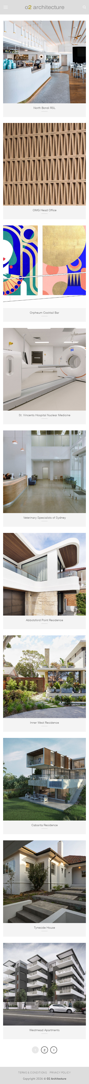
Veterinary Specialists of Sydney (44, 517)
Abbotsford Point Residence (44, 620)
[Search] (84, 7)
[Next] (53, 1049)
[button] (5, 7)
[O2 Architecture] (44, 7)
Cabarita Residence (44, 825)
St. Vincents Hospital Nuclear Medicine (44, 415)
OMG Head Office (45, 210)
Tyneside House (44, 927)
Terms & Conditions (32, 1072)
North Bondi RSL (44, 107)
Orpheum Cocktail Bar (44, 312)
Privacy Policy (60, 1072)
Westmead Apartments (44, 1029)
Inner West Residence (44, 722)
